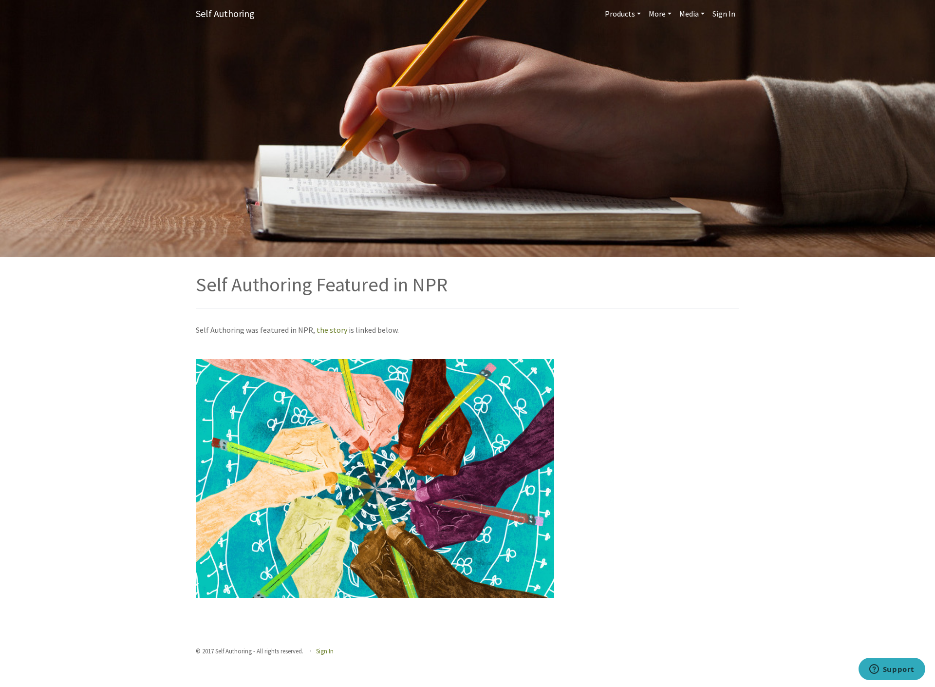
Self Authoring (225, 13)
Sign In (723, 14)
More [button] (657, 14)
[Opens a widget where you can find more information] (891, 670)
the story (333, 330)
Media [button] (689, 14)
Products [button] (620, 14)
